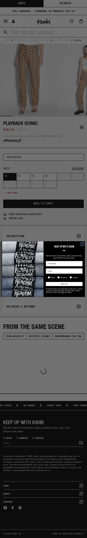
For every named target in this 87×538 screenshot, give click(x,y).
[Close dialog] (82, 244)
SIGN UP (64, 284)
